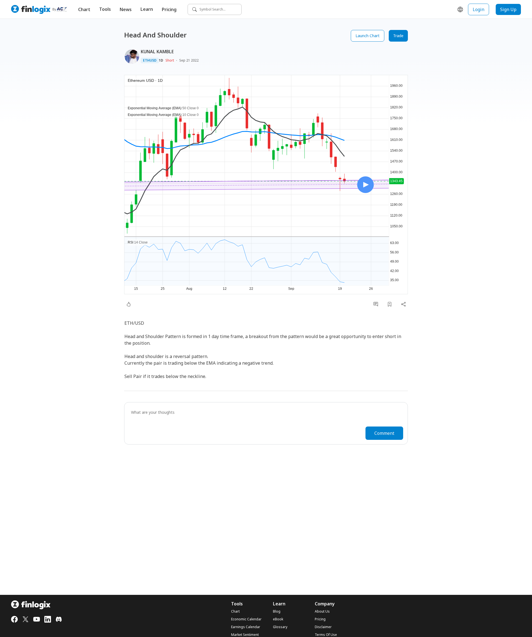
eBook (278, 619)
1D (161, 60)
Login (478, 9)
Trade (398, 35)
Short (169, 60)
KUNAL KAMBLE (157, 52)
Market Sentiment (245, 635)
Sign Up (508, 9)
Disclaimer (323, 627)
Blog (276, 611)
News (126, 9)
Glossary (280, 627)
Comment (384, 433)
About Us (322, 611)
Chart (84, 9)
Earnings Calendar (245, 627)
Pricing (169, 9)
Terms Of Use (326, 635)
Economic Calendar (246, 619)
